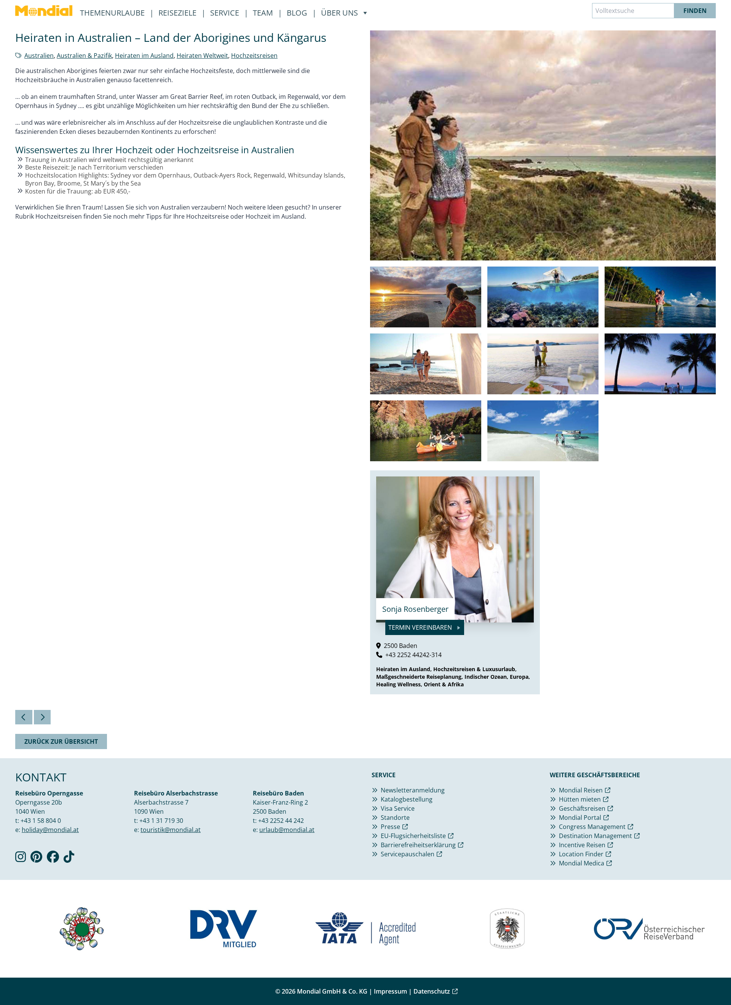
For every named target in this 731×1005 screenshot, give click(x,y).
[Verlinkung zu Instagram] (20, 859)
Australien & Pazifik (84, 55)
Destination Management (595, 836)
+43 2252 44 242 (281, 820)
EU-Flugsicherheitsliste (413, 836)
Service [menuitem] (225, 13)
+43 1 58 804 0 (41, 820)
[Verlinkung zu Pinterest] (36, 859)
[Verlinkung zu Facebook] (53, 859)
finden (695, 10)
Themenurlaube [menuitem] (113, 13)
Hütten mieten (580, 799)
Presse (390, 826)
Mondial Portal (580, 817)
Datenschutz (431, 991)
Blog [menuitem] (298, 13)
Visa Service (398, 808)
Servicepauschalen (407, 854)
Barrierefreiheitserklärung (418, 845)
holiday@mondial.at (50, 830)
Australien (39, 55)
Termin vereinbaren (420, 627)
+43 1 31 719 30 (161, 820)
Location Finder (581, 854)
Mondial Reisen (581, 790)
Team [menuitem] (264, 13)
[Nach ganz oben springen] (706, 981)
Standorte (395, 817)
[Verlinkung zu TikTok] (69, 859)
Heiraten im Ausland (144, 55)
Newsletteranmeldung (413, 790)
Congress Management (592, 826)
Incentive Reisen (582, 845)
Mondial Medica (581, 863)
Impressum (390, 991)
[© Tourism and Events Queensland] (425, 297)
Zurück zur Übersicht (61, 741)
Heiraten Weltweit (202, 55)
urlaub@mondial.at (286, 830)
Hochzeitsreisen (254, 55)
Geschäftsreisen (582, 808)
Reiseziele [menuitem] (178, 13)
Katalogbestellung (407, 799)
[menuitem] (43, 10)
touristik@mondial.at (170, 830)
